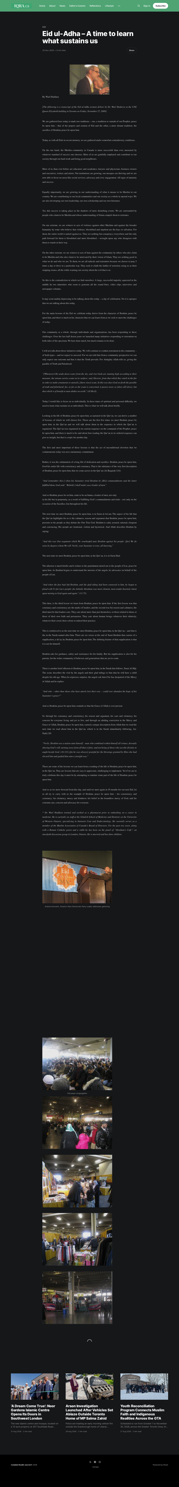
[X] (90, 1462)
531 (44, 27)
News (62, 5)
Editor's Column (77, 5)
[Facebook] (95, 1462)
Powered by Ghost (160, 1465)
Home (42, 5)
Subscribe (161, 5)
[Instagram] (100, 1462)
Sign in (146, 5)
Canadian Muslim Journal (21, 1465)
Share (131, 50)
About (52, 5)
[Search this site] (139, 6)
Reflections (95, 5)
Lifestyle (109, 5)
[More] (119, 6)
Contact (95, 1467)
